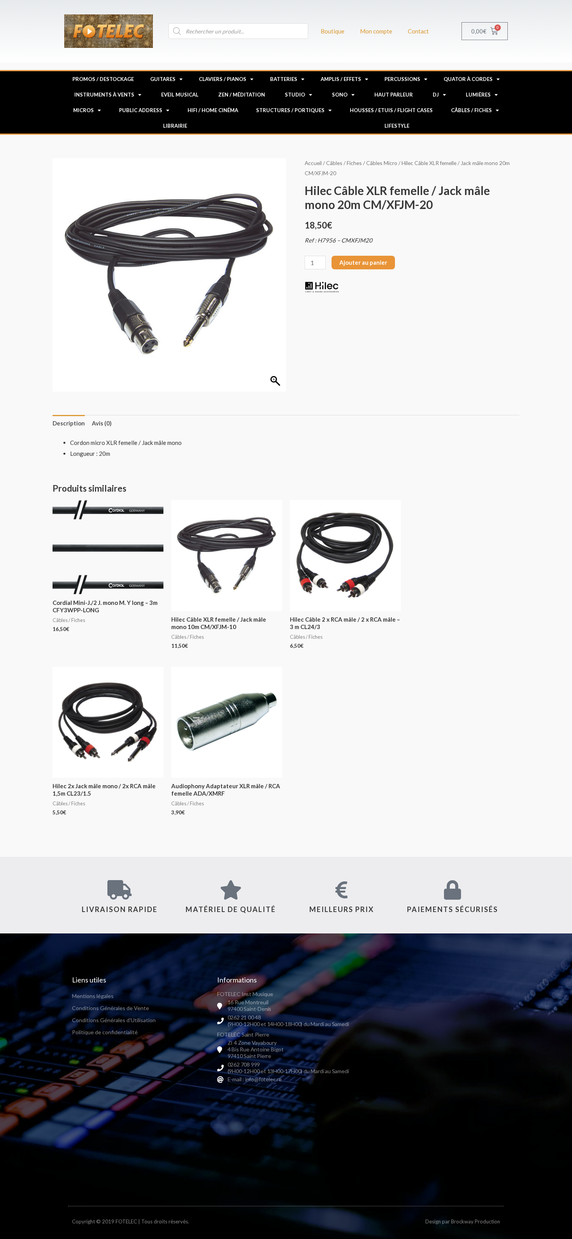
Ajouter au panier (363, 262)
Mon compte (376, 31)
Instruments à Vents (104, 94)
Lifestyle (396, 126)
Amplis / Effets (341, 79)
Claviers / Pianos (222, 79)
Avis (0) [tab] (102, 423)
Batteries (283, 79)
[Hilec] (322, 287)
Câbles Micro (381, 163)
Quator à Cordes (468, 79)
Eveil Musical (179, 94)
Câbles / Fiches (471, 110)
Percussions (402, 79)
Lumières (478, 94)
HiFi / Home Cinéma (213, 110)
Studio (295, 94)
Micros (83, 110)
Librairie (175, 126)
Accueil (313, 163)
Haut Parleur (393, 94)
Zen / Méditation (241, 94)
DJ (436, 94)
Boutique (332, 31)
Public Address (140, 110)
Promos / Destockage (103, 79)
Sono (339, 94)
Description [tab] (69, 423)
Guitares (162, 79)
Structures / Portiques (290, 110)
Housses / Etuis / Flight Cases (391, 110)
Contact (418, 31)
